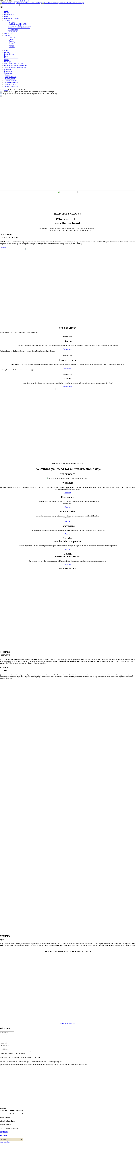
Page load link (4, 1142)
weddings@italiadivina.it (20, 1)
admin (6, 90)
